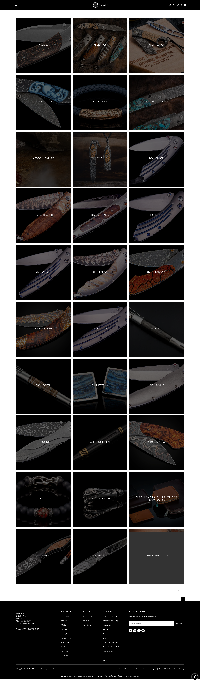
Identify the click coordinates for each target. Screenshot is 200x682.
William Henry (35, 669)
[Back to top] (183, 599)
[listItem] (164, 669)
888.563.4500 (29, 623)
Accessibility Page (105, 676)
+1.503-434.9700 (34, 629)
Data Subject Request (149, 669)
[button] (170, 5)
